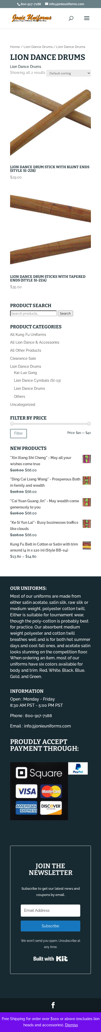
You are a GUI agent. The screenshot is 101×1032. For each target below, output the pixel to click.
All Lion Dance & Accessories (34, 342)
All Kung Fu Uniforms (28, 335)
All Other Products (25, 350)
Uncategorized (22, 404)
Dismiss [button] (71, 1025)
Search (65, 313)
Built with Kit (50, 958)
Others (19, 396)
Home (15, 47)
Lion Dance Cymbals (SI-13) (37, 380)
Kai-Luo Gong (25, 373)
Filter (18, 433)
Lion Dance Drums (38, 47)
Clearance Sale (23, 358)
